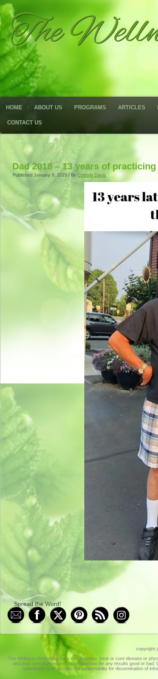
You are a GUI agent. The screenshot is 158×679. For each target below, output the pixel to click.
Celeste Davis (92, 174)
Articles (131, 107)
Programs (90, 107)
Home (14, 107)
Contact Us (24, 122)
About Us (48, 107)
